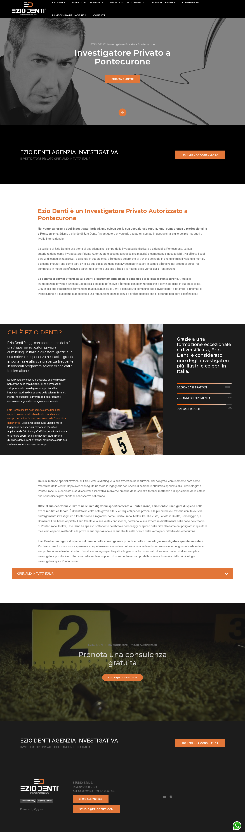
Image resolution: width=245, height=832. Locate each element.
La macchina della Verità (69, 15)
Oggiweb (39, 809)
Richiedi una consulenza (200, 154)
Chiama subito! (122, 79)
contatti (99, 15)
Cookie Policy (44, 800)
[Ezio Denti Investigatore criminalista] (29, 9)
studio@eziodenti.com (122, 677)
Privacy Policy (28, 800)
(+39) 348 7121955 (90, 798)
